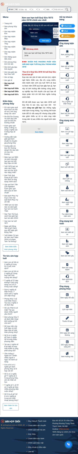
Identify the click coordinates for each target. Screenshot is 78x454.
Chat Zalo (68, 26)
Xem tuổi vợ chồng (67, 180)
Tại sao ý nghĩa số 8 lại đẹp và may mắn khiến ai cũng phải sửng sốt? (11, 347)
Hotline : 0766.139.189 (68, 36)
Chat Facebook (68, 31)
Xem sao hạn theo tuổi (67, 156)
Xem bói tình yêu (67, 256)
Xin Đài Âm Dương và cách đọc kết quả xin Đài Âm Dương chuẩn (11, 120)
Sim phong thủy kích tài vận (10, 63)
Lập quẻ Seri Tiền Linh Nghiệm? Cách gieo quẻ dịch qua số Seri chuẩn (11, 189)
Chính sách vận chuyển (37, 425)
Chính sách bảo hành (36, 438)
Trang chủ (8, 23)
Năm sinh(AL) (34, 29)
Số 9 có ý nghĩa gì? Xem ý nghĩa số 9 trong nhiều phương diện (10, 338)
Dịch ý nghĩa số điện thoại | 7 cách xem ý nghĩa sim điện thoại (11, 293)
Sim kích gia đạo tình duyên (10, 68)
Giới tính (34, 36)
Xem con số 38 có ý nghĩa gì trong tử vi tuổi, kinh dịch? (11, 265)
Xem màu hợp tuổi (67, 144)
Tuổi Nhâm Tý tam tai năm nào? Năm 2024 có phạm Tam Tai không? (11, 238)
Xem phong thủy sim (67, 55)
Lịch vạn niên (67, 309)
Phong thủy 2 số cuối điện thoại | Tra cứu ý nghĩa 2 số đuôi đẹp (11, 302)
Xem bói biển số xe (67, 233)
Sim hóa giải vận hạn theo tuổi (10, 73)
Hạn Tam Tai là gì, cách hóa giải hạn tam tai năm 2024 (11, 216)
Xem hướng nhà (67, 356)
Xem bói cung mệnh (67, 269)
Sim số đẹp (8, 77)
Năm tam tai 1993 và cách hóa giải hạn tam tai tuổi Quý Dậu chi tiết (11, 160)
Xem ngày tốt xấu (67, 298)
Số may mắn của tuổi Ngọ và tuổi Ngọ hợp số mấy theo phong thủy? (11, 329)
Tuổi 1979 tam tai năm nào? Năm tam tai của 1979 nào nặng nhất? (11, 169)
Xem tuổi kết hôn (67, 167)
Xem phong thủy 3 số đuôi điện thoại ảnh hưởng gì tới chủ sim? (11, 320)
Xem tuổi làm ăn (67, 190)
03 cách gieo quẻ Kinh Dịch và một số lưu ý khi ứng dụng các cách (11, 110)
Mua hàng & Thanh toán (37, 421)
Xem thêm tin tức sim (10, 406)
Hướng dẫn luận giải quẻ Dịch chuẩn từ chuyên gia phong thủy (10, 140)
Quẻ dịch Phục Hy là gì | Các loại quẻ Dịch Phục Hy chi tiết (11, 199)
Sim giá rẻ (8, 80)
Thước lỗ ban (67, 321)
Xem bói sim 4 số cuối (67, 79)
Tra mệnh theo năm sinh (67, 215)
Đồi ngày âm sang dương (67, 334)
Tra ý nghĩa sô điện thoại (67, 103)
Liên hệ (31, 452)
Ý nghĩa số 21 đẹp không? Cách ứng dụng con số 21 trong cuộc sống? (11, 283)
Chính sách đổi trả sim (36, 430)
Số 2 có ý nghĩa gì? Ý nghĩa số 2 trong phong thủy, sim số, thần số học (11, 378)
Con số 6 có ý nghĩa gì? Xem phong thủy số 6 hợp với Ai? (10, 368)
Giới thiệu (32, 434)
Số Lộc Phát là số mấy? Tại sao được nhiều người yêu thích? (11, 311)
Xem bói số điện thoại (67, 67)
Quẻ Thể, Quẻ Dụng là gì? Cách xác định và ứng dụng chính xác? (10, 178)
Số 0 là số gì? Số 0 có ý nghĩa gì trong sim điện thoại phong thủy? (11, 397)
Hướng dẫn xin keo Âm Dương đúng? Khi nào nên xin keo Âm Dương (11, 150)
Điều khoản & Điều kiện (37, 447)
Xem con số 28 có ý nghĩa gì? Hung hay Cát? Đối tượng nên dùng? (11, 274)
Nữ (16, 9)
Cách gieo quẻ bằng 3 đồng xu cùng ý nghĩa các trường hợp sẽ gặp (10, 130)
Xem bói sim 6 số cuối (67, 91)
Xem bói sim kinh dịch (67, 114)
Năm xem (34, 33)
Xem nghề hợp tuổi (67, 203)
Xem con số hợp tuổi (67, 133)
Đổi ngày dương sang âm (67, 346)
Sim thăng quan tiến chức (10, 58)
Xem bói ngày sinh (67, 245)
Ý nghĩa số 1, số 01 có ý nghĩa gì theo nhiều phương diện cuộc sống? (11, 388)
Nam (11, 9)
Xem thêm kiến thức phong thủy (10, 248)
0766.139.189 (64, 429)
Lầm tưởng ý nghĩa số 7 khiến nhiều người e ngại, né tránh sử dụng (10, 358)
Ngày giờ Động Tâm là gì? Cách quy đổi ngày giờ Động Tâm (10, 229)
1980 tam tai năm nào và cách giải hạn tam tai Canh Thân (11, 208)
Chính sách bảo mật (35, 443)
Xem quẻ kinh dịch (67, 280)
